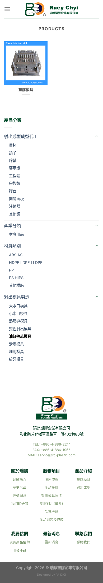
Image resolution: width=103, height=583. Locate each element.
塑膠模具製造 (51, 496)
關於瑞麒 (19, 470)
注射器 (14, 206)
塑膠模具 (83, 480)
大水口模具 (18, 306)
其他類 (14, 214)
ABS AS (15, 255)
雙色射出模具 (20, 328)
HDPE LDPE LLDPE (26, 262)
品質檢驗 (51, 512)
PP (11, 270)
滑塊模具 (16, 344)
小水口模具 (18, 313)
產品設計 (51, 487)
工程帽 (14, 175)
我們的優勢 (19, 503)
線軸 (12, 160)
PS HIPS (16, 277)
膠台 (12, 191)
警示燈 (14, 168)
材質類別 (12, 245)
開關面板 (16, 198)
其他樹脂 (16, 285)
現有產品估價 (19, 542)
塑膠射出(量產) (51, 503)
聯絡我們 (83, 533)
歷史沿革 (19, 487)
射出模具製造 (16, 296)
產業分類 (12, 225)
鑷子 (12, 153)
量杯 (12, 145)
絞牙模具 (16, 359)
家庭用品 (16, 234)
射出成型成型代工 (21, 136)
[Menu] (7, 9)
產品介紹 (83, 470)
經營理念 (19, 496)
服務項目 (51, 470)
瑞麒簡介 (19, 480)
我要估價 (19, 533)
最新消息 (51, 533)
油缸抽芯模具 (20, 336)
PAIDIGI (61, 574)
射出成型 (83, 487)
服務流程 (51, 480)
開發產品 (19, 550)
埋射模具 (16, 351)
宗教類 (14, 183)
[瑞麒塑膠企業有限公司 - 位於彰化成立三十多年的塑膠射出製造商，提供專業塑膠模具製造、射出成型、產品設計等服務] (51, 9)
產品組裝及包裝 (52, 519)
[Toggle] (97, 136)
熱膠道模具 (18, 321)
